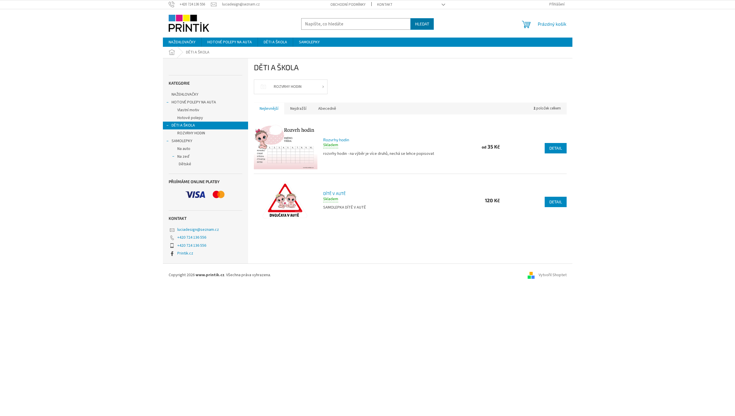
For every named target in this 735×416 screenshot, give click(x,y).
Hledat (422, 23)
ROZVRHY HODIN (191, 133)
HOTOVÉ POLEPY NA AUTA (194, 102)
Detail (555, 148)
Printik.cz (185, 253)
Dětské (185, 164)
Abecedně (327, 109)
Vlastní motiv (188, 110)
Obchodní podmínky (348, 4)
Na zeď (183, 156)
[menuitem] (182, 42)
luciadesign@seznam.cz (198, 230)
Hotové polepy (190, 118)
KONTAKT (384, 4)
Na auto (183, 149)
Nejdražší (298, 109)
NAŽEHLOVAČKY (185, 94)
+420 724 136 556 (191, 237)
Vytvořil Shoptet (553, 275)
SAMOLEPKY (182, 141)
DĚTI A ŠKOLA (183, 125)
